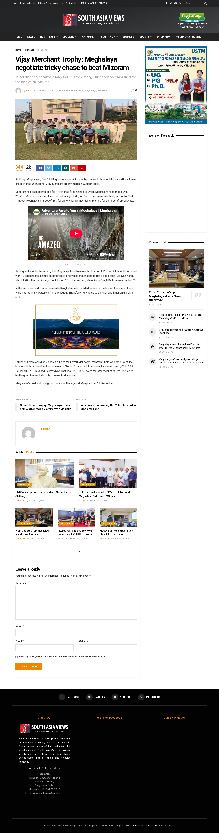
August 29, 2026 (36, 501)
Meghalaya (41, 50)
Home (15, 3)
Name (19, 626)
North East (47, 36)
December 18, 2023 (46, 90)
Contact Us (71, 3)
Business (128, 36)
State (31, 36)
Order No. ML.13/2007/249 (144, 825)
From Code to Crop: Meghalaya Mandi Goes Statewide (165, 296)
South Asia (108, 36)
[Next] (79, 551)
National (88, 36)
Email (19, 641)
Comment (22, 583)
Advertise (31, 3)
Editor (29, 90)
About (22, 3)
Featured (65, 90)
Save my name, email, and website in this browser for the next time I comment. (63, 656)
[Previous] (73, 551)
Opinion (165, 36)
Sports (144, 36)
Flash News (77, 90)
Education (69, 36)
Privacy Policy (44, 3)
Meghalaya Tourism (189, 36)
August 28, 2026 (36, 538)
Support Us (58, 3)
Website (83, 641)
